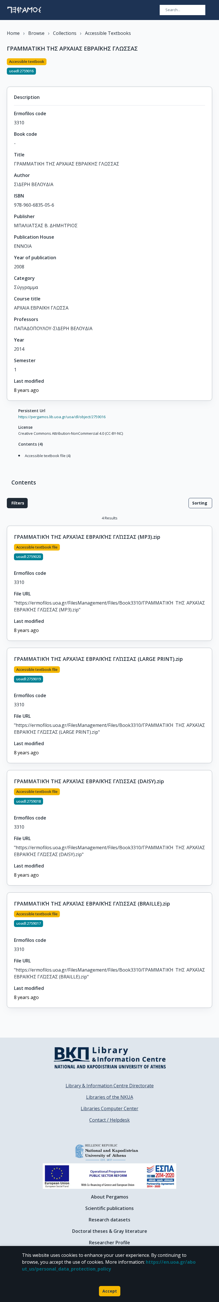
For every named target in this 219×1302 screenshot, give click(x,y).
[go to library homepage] (110, 1057)
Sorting (199, 503)
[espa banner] (109, 1176)
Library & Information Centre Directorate (110, 1085)
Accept (109, 1291)
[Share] (210, 69)
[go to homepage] (24, 10)
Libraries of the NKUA (109, 1097)
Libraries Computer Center (109, 1108)
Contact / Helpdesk (109, 1120)
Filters (17, 503)
